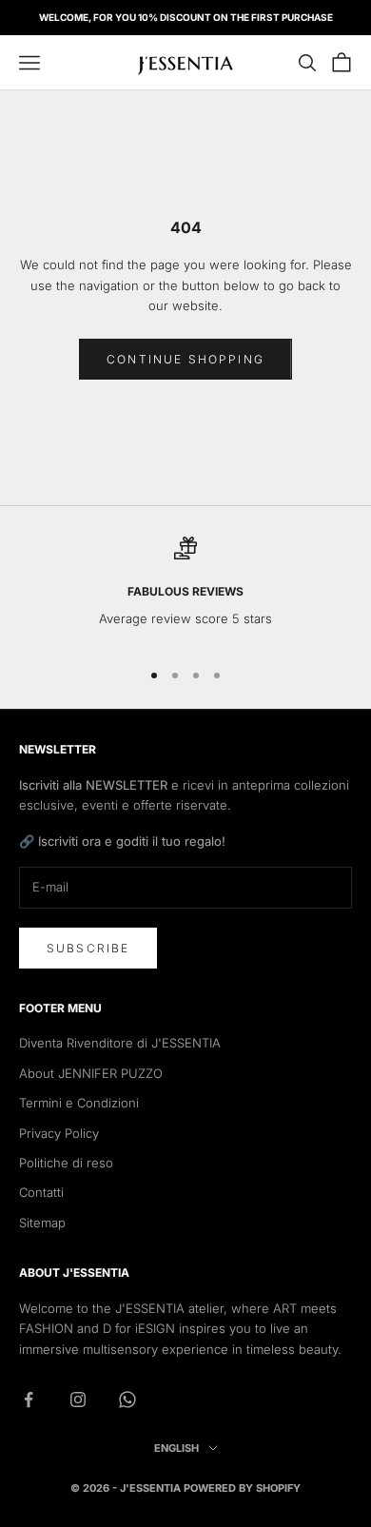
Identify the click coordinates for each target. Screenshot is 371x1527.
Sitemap (42, 1222)
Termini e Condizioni (79, 1102)
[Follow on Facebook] (28, 1399)
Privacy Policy (59, 1133)
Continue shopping (185, 359)
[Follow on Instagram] (78, 1399)
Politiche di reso (66, 1162)
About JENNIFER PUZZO (91, 1073)
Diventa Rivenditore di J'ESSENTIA (120, 1042)
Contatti (41, 1192)
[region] (185, 589)
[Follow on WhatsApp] (127, 1399)
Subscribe (88, 948)
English (176, 1448)
